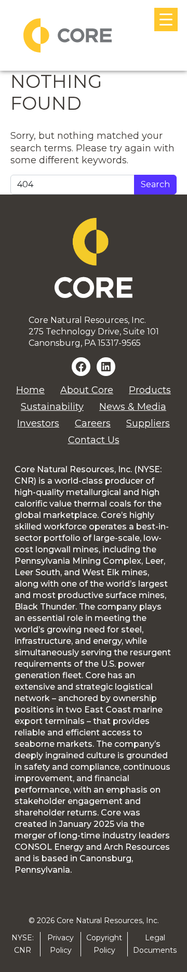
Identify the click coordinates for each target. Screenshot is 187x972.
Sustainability (52, 406)
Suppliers (148, 423)
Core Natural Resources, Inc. (108, 920)
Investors (38, 423)
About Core (86, 390)
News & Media (132, 406)
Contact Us (93, 440)
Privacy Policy (60, 943)
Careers (93, 423)
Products (150, 390)
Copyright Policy (104, 943)
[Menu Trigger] (166, 19)
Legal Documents (155, 943)
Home (30, 390)
